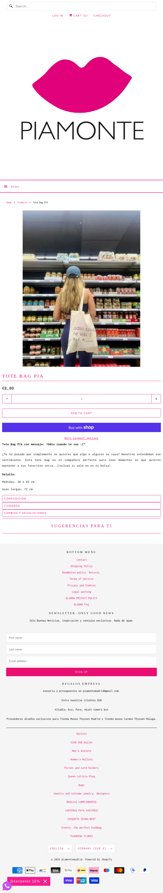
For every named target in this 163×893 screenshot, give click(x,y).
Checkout (102, 15)
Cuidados (12, 505)
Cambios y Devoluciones (25, 513)
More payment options (81, 438)
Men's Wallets (81, 751)
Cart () (80, 15)
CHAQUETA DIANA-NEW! (81, 819)
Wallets (81, 733)
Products (23, 202)
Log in (57, 15)
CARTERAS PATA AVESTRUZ (81, 810)
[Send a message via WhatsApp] (7, 886)
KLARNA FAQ (81, 604)
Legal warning (81, 591)
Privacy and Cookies (81, 585)
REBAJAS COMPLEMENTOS (81, 802)
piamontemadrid (72, 859)
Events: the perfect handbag (82, 827)
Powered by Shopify (98, 859)
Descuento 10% (25, 881)
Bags (81, 785)
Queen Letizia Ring (81, 776)
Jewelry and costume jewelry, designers (81, 793)
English (58, 848)
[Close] (45, 881)
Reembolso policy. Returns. (81, 572)
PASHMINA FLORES (81, 836)
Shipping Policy (81, 566)
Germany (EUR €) (93, 848)
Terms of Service (81, 578)
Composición (15, 498)
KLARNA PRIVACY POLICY (81, 598)
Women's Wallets (81, 759)
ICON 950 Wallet (81, 742)
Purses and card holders (82, 767)
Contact (81, 559)
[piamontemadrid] (81, 101)
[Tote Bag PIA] (81, 288)
